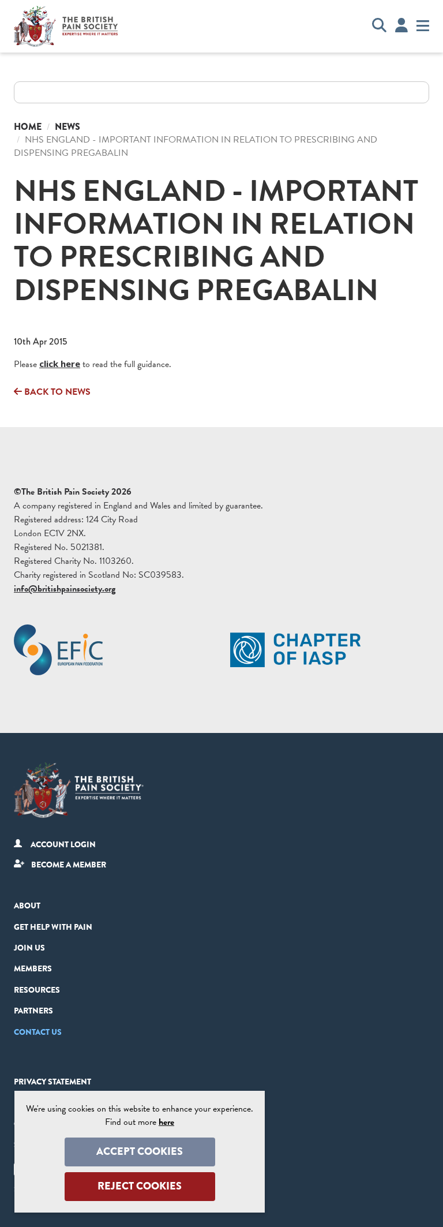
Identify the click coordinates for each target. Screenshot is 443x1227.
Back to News (56, 392)
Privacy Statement (52, 1081)
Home (28, 126)
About (27, 905)
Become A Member (68, 864)
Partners (33, 1010)
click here (59, 363)
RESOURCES (37, 990)
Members (33, 968)
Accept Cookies (139, 1151)
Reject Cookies (139, 1186)
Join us (29, 947)
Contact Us (38, 1032)
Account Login (63, 844)
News (67, 126)
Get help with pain (53, 927)
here (166, 1122)
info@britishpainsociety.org (64, 589)
